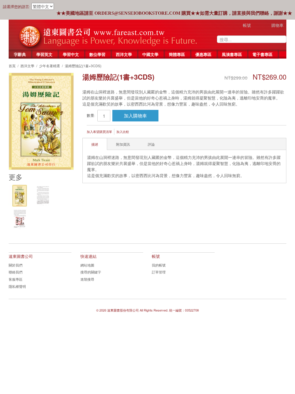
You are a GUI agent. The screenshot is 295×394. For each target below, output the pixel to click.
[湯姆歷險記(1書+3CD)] (19, 196)
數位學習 (97, 54)
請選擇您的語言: (16, 7)
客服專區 (15, 279)
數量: (91, 115)
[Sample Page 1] (43, 196)
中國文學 (150, 54)
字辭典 (20, 54)
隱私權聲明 (17, 286)
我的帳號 (159, 264)
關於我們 (15, 264)
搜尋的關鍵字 (90, 271)
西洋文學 (124, 54)
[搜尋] (282, 39)
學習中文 (71, 54)
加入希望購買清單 (99, 131)
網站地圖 (87, 264)
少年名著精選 (49, 65)
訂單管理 (159, 271)
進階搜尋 (87, 279)
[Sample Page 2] (20, 219)
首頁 (12, 65)
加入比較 (122, 131)
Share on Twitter (164, 132)
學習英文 (44, 54)
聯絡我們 (15, 271)
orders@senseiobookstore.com (137, 13)
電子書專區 (262, 54)
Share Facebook (152, 132)
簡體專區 (177, 54)
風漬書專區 (232, 54)
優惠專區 (203, 54)
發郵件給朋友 (141, 132)
